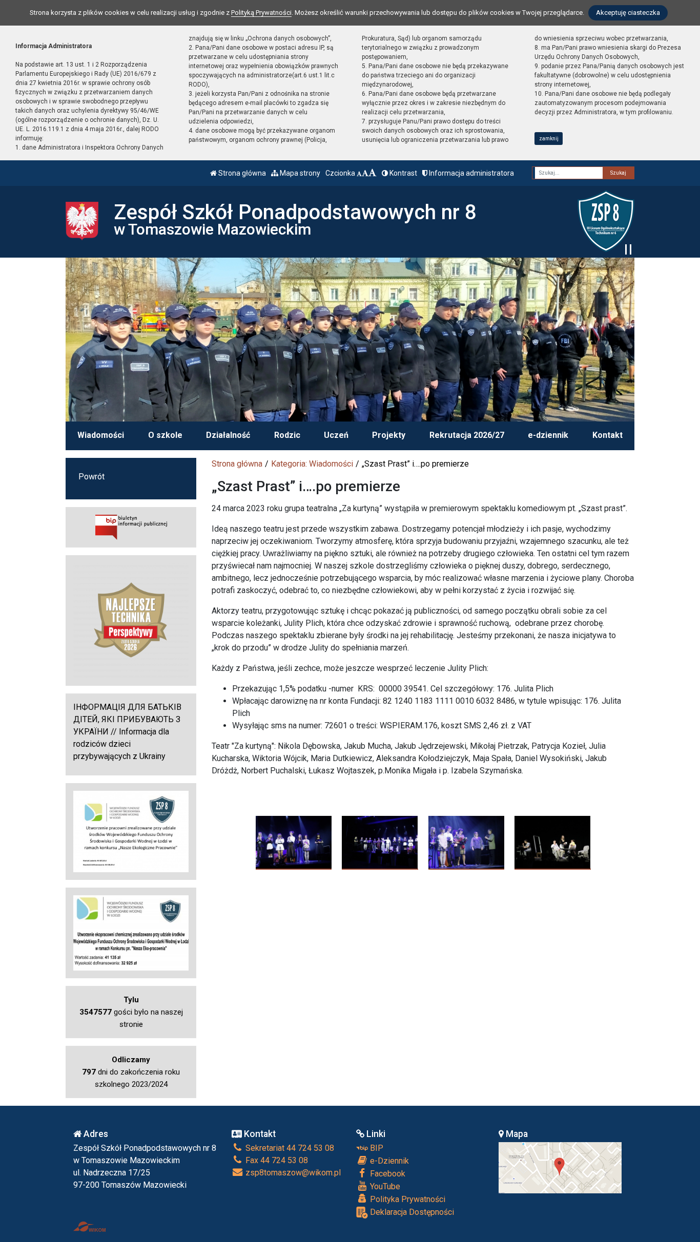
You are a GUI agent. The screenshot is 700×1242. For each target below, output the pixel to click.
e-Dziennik (388, 1161)
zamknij (549, 138)
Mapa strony (299, 173)
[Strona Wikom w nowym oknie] (89, 1227)
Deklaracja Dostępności (411, 1212)
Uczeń (336, 435)
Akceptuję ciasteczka (628, 12)
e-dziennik (548, 435)
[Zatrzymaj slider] (628, 249)
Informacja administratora (470, 173)
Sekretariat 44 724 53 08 (288, 1148)
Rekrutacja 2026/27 (466, 435)
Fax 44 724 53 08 (275, 1160)
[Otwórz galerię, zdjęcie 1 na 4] (294, 842)
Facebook (386, 1173)
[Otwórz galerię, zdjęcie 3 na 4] (466, 842)
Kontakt (607, 435)
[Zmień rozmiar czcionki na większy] (365, 173)
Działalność (228, 435)
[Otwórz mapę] (560, 1167)
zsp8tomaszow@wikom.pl (292, 1172)
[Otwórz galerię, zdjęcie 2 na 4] (380, 842)
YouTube (384, 1186)
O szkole (165, 435)
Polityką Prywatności (261, 12)
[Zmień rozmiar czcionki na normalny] (359, 173)
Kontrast (402, 173)
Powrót (91, 476)
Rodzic (287, 435)
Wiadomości (100, 435)
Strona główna (241, 173)
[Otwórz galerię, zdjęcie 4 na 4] (552, 842)
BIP (375, 1148)
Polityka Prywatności (406, 1199)
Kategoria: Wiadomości (312, 464)
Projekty (388, 435)
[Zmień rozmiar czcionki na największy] (372, 173)
